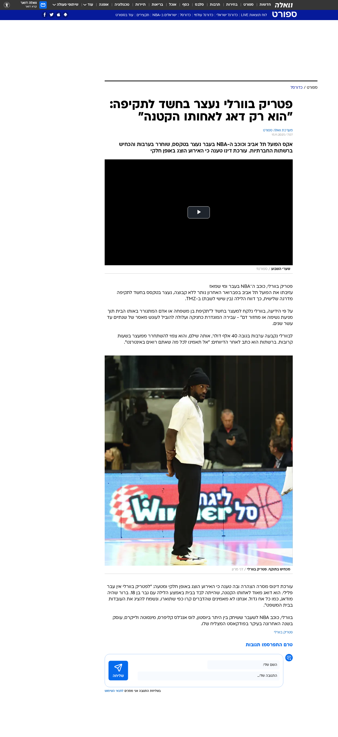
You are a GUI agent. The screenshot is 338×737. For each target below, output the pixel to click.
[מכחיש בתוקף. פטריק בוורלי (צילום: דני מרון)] (199, 464)
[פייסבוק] (45, 15)
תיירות (140, 5)
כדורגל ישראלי (227, 15)
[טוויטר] (51, 15)
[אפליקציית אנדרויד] (65, 15)
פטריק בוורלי (283, 632)
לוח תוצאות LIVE (254, 15)
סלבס (199, 5)
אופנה (104, 5)
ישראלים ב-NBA (164, 15)
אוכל (172, 5)
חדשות (265, 5)
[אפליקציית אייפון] (58, 15)
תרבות (215, 5)
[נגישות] (7, 5)
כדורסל (185, 15)
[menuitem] (262, 5)
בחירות (232, 5)
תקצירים (143, 15)
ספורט (248, 5)
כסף (185, 5)
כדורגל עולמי (203, 15)
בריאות (157, 5)
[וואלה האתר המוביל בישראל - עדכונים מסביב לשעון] (284, 4)
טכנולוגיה (122, 5)
